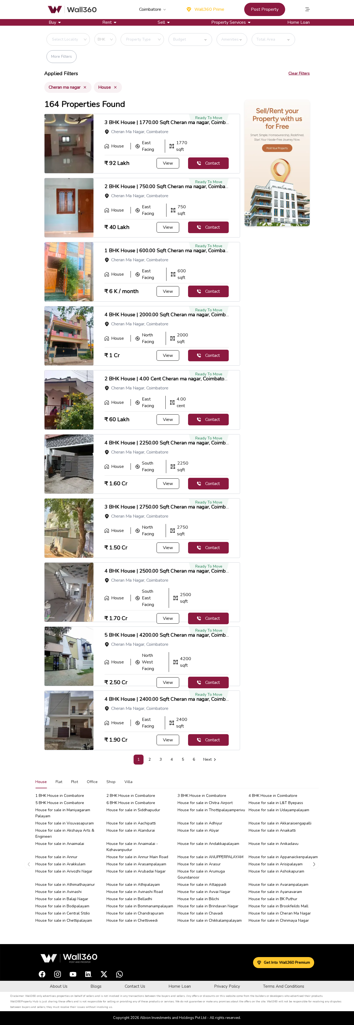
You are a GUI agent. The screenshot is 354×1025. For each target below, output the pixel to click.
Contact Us (135, 986)
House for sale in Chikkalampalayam (210, 920)
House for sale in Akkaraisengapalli (280, 823)
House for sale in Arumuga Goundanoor (201, 874)
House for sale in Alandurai (130, 830)
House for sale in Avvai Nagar (204, 891)
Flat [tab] (59, 781)
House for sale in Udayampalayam (279, 810)
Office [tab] (92, 781)
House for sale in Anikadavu (273, 843)
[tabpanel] (177, 864)
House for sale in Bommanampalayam (139, 906)
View (168, 163)
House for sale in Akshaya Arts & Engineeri (64, 833)
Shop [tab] (111, 781)
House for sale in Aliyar (198, 830)
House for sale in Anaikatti (272, 830)
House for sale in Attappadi (202, 884)
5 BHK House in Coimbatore (59, 802)
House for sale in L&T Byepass (276, 802)
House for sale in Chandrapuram (135, 913)
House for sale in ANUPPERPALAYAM (210, 857)
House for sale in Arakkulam (60, 864)
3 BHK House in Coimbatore (202, 795)
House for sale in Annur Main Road (137, 857)
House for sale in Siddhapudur (133, 810)
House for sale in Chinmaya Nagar (279, 920)
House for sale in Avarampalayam (278, 884)
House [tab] (41, 781)
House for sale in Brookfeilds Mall (278, 906)
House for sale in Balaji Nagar (61, 899)
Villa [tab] (128, 781)
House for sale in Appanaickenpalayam (283, 857)
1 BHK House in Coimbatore (59, 795)
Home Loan (298, 22)
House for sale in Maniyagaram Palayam (62, 813)
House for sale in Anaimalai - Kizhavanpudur (132, 846)
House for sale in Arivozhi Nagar (63, 871)
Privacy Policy (227, 986)
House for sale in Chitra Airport (205, 802)
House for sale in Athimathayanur (65, 884)
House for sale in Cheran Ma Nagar (280, 913)
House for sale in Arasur (199, 864)
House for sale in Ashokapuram (276, 871)
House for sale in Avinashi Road (134, 891)
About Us (58, 986)
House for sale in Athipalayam (133, 884)
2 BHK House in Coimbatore (130, 795)
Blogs (95, 986)
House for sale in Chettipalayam (63, 920)
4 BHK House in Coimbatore (273, 795)
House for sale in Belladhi (129, 899)
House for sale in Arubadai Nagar (136, 871)
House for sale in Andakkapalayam (208, 843)
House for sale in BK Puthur (273, 899)
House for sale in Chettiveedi (132, 920)
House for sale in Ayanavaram (275, 891)
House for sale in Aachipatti (131, 823)
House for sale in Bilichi (198, 899)
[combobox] (78, 39)
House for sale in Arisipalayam (276, 864)
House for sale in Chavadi (200, 913)
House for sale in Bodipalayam (62, 906)
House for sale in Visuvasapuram (64, 823)
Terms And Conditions (283, 986)
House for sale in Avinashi (58, 891)
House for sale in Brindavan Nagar (208, 906)
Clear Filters (299, 73)
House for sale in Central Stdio (62, 913)
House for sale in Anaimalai (59, 843)
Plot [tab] (74, 781)
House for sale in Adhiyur (200, 823)
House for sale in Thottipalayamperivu (211, 810)
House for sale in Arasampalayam (136, 864)
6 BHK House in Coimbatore (130, 802)
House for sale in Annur (56, 857)
